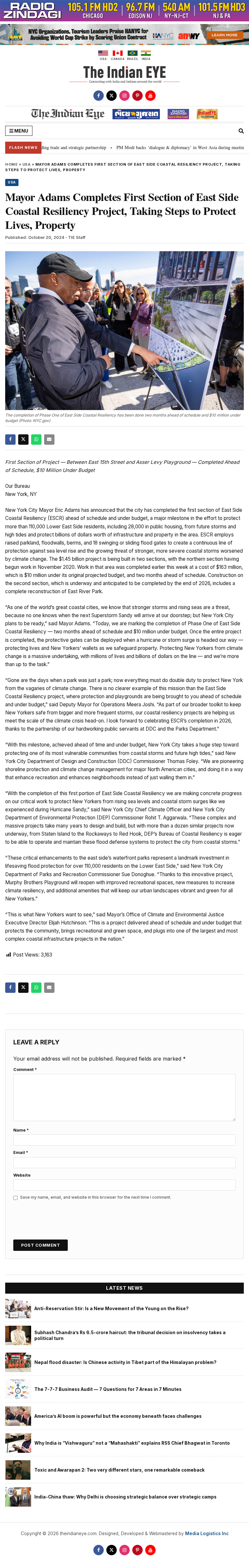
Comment (25, 1069)
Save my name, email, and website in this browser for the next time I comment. (95, 1197)
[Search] (241, 130)
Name (21, 1130)
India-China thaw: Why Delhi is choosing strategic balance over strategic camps (125, 1496)
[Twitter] (111, 95)
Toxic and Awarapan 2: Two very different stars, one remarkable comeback (119, 1470)
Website (21, 1175)
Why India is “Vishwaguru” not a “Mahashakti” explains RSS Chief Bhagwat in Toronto (132, 1443)
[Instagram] (124, 95)
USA (26, 164)
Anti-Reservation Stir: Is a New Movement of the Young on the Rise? (111, 1308)
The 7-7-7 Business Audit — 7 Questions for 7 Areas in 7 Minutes (108, 1389)
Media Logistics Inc (207, 1533)
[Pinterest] (137, 95)
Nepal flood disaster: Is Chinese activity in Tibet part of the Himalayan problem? (125, 1362)
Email (20, 1152)
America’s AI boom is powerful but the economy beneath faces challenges (118, 1416)
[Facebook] (98, 95)
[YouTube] (150, 95)
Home (11, 164)
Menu (20, 131)
